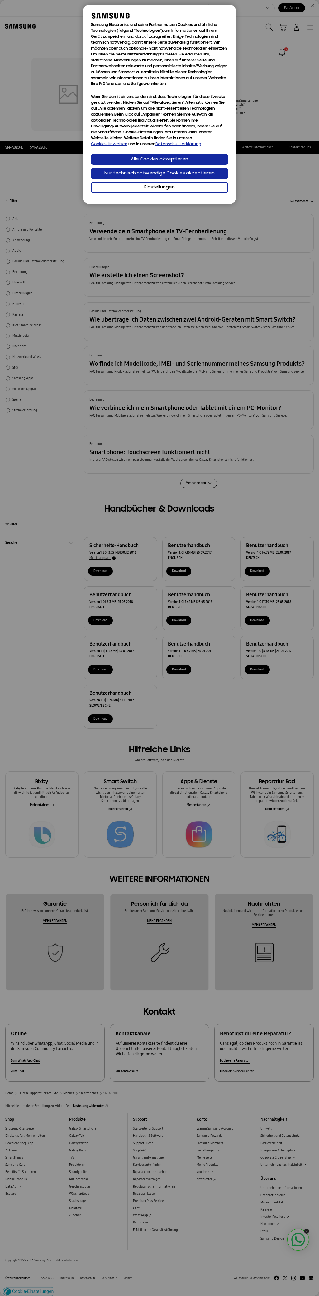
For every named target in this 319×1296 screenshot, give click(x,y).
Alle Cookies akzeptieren (159, 159)
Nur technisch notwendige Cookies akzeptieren (159, 173)
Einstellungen (159, 187)
